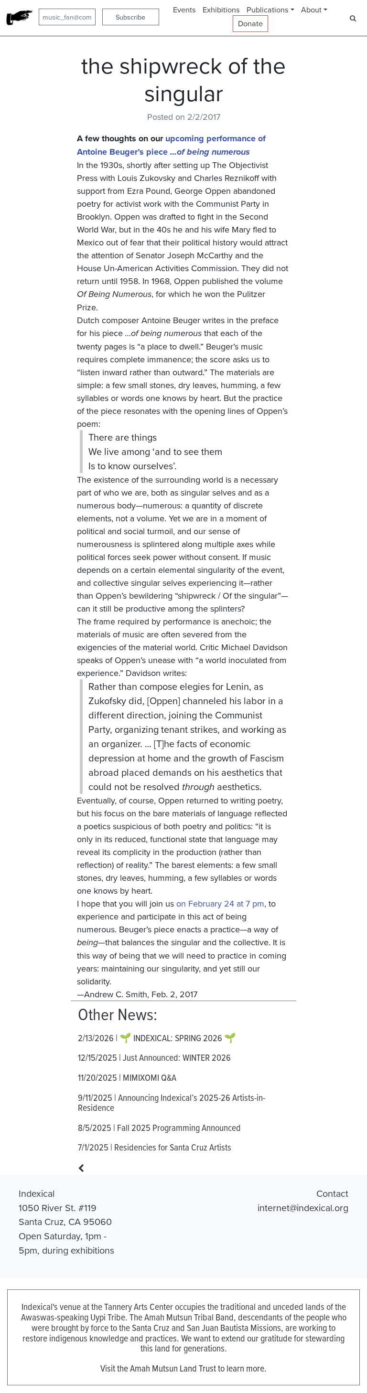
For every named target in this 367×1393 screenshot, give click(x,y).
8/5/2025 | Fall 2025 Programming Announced (159, 1127)
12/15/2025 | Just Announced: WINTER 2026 (154, 1057)
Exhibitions (221, 9)
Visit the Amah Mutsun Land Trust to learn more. (183, 1367)
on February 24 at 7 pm (220, 903)
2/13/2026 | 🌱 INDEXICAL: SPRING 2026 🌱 (157, 1037)
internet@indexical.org (303, 1207)
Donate (250, 23)
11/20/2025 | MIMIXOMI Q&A (127, 1077)
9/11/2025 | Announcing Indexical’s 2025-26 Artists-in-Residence (171, 1102)
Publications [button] (268, 9)
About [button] (311, 9)
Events (184, 9)
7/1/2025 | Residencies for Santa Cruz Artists (154, 1146)
